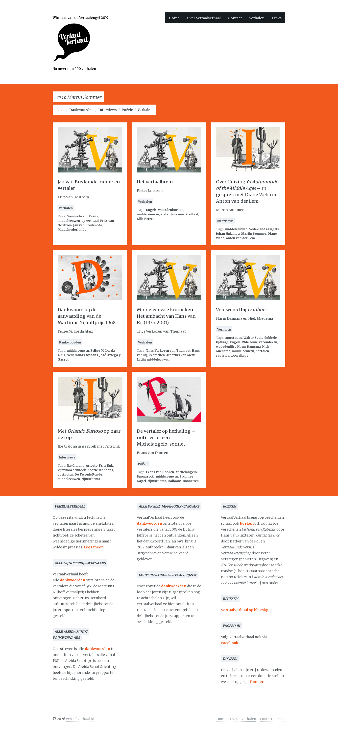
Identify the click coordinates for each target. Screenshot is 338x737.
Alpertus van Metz (180, 355)
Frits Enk (106, 465)
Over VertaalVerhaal (204, 18)
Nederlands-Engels (264, 229)
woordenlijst (226, 346)
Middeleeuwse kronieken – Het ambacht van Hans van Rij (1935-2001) (167, 316)
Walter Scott (253, 338)
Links (277, 18)
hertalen (262, 351)
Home (174, 18)
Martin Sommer (253, 233)
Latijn (141, 359)
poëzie (92, 470)
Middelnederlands (72, 229)
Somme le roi (77, 216)
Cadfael (192, 214)
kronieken (157, 355)
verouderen (268, 342)
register (222, 355)
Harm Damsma (249, 346)
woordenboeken (170, 210)
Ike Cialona (75, 465)
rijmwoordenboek (72, 470)
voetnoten (65, 474)
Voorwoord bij (240, 309)
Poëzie (127, 110)
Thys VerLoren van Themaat (168, 350)
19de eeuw (249, 342)
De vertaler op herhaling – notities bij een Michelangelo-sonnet (166, 437)
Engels (151, 210)
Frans (93, 216)
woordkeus (239, 355)
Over (234, 719)
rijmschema (90, 479)
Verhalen (257, 18)
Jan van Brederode (87, 225)
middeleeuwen (69, 221)
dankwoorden (72, 580)
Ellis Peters (145, 219)
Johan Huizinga (228, 233)
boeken (247, 523)
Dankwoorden (81, 110)
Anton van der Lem (240, 238)
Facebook (229, 643)
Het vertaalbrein (155, 182)
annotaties (233, 338)
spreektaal (90, 221)
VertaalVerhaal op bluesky (244, 610)
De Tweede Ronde (88, 474)
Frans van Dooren (160, 472)
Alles (60, 110)
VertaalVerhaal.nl (80, 719)
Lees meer (93, 547)
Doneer (257, 682)
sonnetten (191, 481)
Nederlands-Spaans (82, 355)
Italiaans (106, 470)
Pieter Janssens (173, 214)
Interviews (107, 110)
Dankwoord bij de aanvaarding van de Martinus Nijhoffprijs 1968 (87, 316)
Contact (235, 18)
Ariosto (91, 465)
